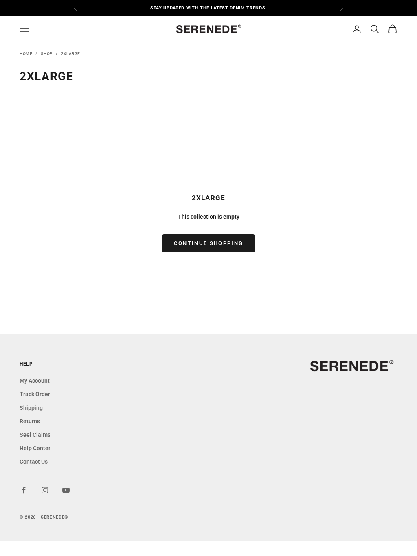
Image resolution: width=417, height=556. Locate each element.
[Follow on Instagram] (45, 490)
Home (26, 53)
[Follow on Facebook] (24, 490)
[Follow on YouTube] (66, 490)
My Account (35, 380)
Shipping (31, 408)
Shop (46, 53)
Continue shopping (209, 243)
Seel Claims (35, 434)
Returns (30, 421)
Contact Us (34, 461)
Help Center (35, 448)
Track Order (35, 394)
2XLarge (70, 53)
